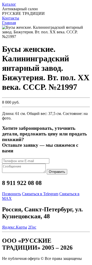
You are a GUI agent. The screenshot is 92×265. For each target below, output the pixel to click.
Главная (9, 23)
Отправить (57, 172)
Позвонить (11, 194)
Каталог (9, 4)
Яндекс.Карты (14, 227)
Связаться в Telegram (40, 194)
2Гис (32, 227)
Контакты (10, 18)
